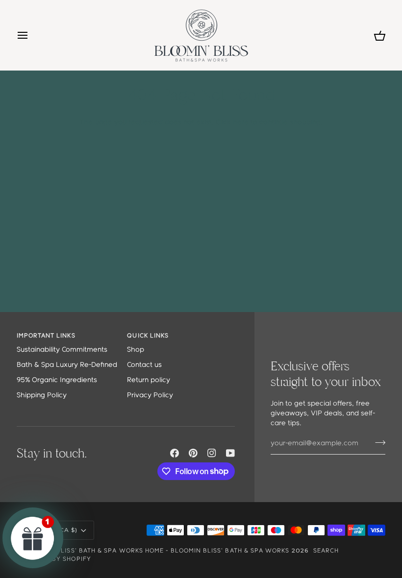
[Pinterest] (193, 453)
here (241, 123)
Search (326, 551)
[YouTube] (230, 453)
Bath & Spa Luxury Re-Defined (67, 365)
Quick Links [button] (148, 335)
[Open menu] (31, 35)
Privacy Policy (150, 395)
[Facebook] (174, 453)
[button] (32, 537)
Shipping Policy (42, 395)
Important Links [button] (46, 335)
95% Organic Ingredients (57, 380)
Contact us (144, 365)
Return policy (148, 380)
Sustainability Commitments (62, 350)
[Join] (377, 442)
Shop (135, 350)
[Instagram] (211, 453)
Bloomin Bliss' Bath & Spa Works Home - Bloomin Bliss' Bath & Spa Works (157, 551)
